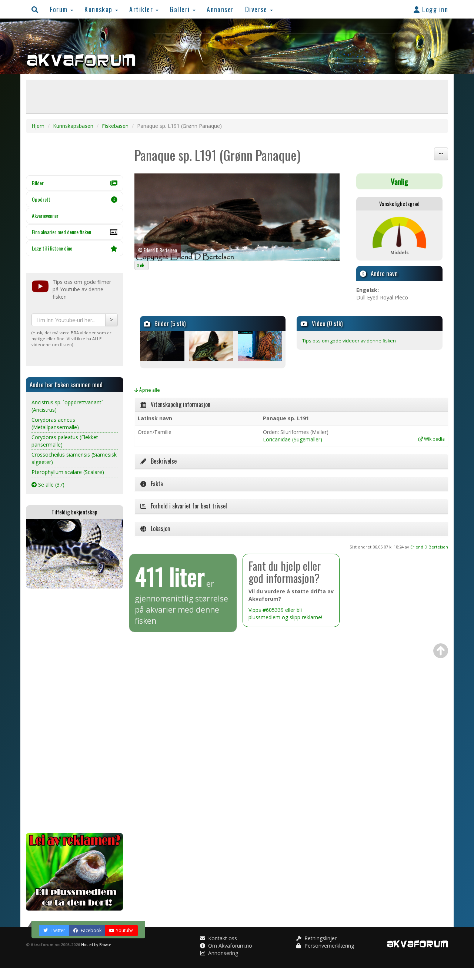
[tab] (291, 405)
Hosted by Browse (96, 944)
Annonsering (222, 953)
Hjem (37, 125)
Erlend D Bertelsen (429, 547)
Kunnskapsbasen (73, 125)
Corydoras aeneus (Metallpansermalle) (55, 423)
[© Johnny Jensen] (262, 346)
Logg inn (434, 9)
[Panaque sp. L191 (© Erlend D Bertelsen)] (237, 217)
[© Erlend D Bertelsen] (213, 346)
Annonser (220, 9)
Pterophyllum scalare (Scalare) (67, 471)
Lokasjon (158, 528)
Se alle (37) (50, 484)
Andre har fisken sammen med (66, 384)
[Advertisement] (74, 711)
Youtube (125, 930)
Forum (60, 9)
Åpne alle (149, 390)
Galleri (181, 9)
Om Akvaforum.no (229, 945)
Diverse (257, 9)
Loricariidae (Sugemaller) (292, 439)
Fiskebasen (115, 125)
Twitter (57, 930)
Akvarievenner (45, 215)
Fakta (154, 483)
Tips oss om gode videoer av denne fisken (349, 341)
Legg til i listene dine (52, 248)
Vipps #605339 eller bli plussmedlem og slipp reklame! (285, 613)
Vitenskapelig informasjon (178, 404)
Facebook (90, 930)
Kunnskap (99, 9)
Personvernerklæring (328, 945)
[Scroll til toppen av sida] (440, 650)
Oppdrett (41, 199)
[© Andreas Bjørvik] (164, 346)
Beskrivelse (161, 461)
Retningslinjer (320, 938)
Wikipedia (434, 439)
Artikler (142, 9)
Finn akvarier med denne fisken (61, 232)
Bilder (38, 183)
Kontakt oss (222, 938)
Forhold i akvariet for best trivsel (186, 505)
